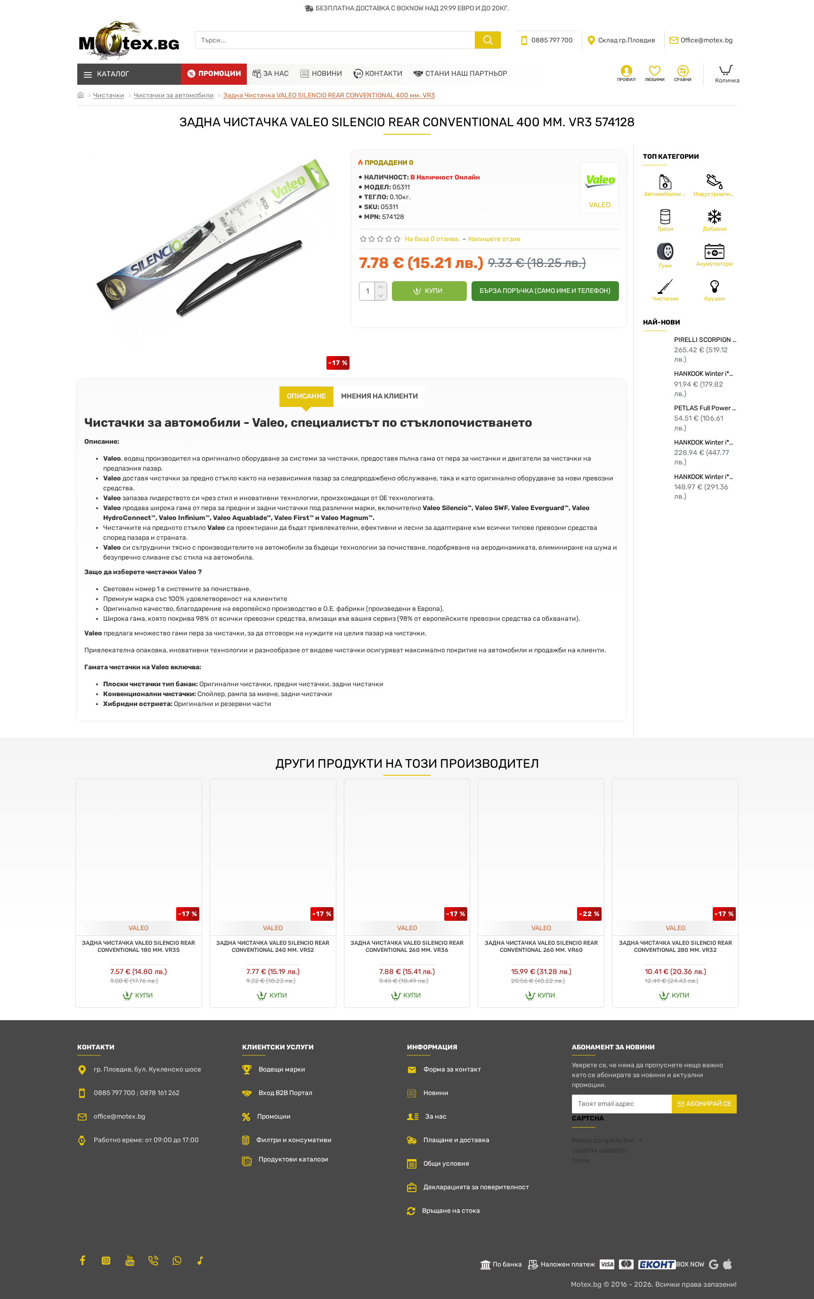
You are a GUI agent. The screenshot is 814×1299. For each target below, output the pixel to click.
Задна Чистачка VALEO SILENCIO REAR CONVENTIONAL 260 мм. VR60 (541, 947)
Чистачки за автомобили (174, 95)
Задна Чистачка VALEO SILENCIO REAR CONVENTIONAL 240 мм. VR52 (272, 947)
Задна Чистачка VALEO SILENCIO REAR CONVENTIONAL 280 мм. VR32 (675, 947)
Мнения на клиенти (379, 396)
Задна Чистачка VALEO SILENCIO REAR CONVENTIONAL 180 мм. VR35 (138, 947)
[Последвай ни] (82, 1260)
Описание (306, 396)
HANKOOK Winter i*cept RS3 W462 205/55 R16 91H (705, 374)
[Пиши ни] (153, 1260)
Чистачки (108, 95)
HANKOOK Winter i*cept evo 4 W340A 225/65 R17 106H (705, 477)
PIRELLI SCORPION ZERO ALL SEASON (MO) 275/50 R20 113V (705, 340)
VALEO (138, 928)
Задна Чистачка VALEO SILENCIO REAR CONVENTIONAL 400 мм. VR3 (329, 95)
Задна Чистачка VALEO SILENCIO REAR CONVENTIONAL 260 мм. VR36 (407, 947)
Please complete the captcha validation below (603, 1150)
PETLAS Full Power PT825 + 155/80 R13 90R (705, 408)
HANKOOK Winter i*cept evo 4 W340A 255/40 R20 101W (705, 442)
